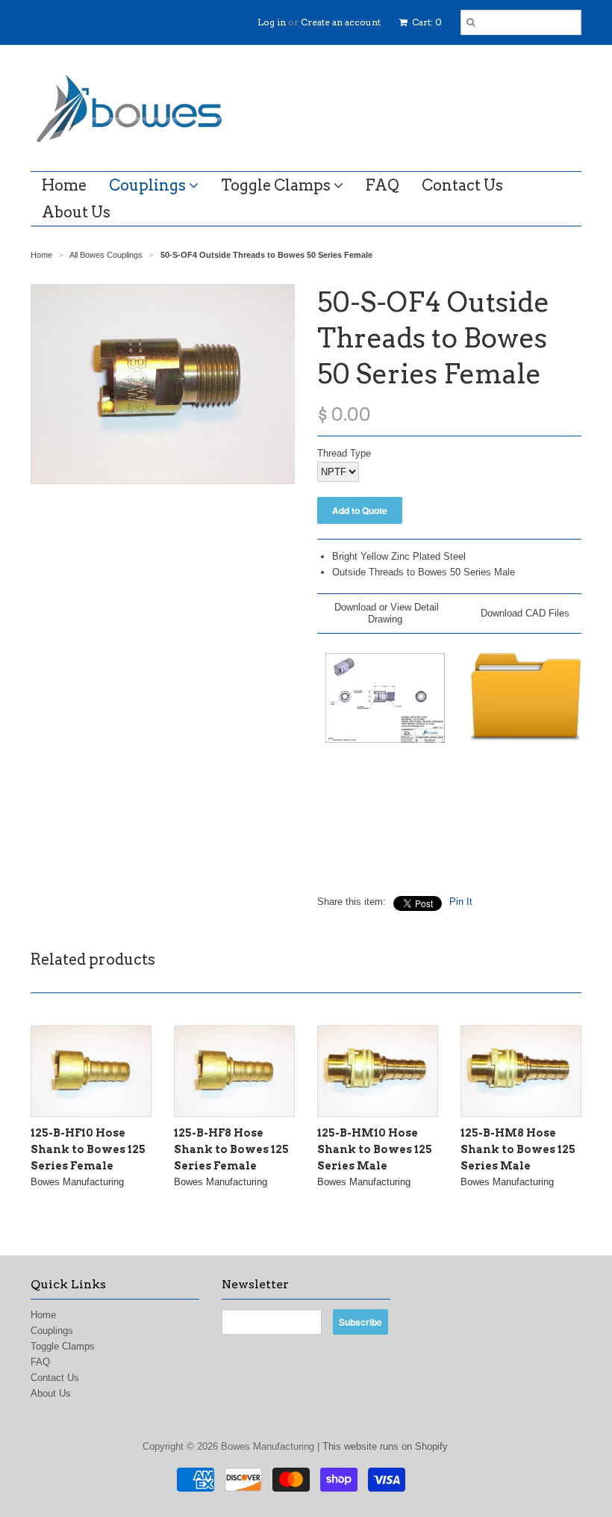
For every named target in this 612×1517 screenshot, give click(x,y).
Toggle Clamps (277, 185)
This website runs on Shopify (385, 1446)
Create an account (341, 22)
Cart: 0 (426, 22)
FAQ (382, 185)
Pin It (460, 901)
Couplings (149, 185)
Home (64, 185)
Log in (271, 22)
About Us (76, 212)
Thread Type (344, 453)
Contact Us (462, 185)
